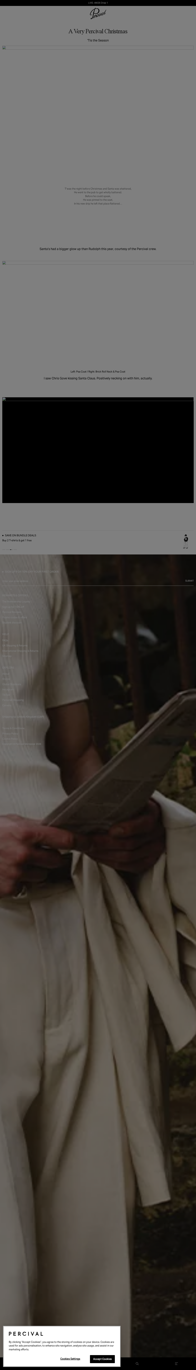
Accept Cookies (102, 1359)
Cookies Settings (70, 1358)
